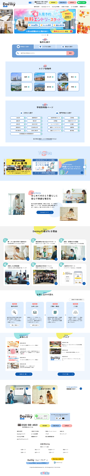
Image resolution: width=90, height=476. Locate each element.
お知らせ (62, 431)
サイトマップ (63, 434)
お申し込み (35, 325)
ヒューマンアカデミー (55, 124)
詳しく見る (14, 325)
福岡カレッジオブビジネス (55, 127)
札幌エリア (23, 449)
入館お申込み (63, 2)
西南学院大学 (34, 117)
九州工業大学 (18, 130)
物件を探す (37, 6)
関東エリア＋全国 (44, 447)
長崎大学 (18, 124)
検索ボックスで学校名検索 (45, 139)
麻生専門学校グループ (55, 117)
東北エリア (37, 449)
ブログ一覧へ (65, 374)
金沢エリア (37, 452)
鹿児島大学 (18, 127)
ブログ (47, 434)
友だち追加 (82, 2)
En (32, 2)
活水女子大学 (34, 124)
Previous (13, 22)
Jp (30, 2)
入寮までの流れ (65, 6)
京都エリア (23, 452)
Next (76, 22)
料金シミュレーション (51, 431)
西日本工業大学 (34, 130)
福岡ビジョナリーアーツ (55, 130)
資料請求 (53, 2)
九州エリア (65, 452)
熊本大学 (34, 121)
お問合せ (72, 2)
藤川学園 (72, 130)
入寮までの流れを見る (76, 299)
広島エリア (51, 452)
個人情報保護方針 (50, 436)
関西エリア (65, 449)
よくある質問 (74, 6)
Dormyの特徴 (55, 6)
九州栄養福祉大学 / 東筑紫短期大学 (26, 133)
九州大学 (18, 117)
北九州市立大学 (34, 127)
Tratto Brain (57, 467)
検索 (70, 53)
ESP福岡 (72, 124)
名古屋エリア (51, 449)
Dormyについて (46, 6)
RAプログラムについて (22, 439)
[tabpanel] (45, 21)
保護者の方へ (83, 6)
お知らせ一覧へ (23, 374)
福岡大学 (18, 121)
